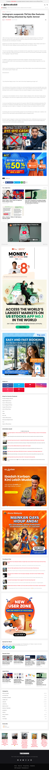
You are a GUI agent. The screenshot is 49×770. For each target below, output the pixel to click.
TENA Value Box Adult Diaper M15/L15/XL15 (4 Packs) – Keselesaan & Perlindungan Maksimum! (24, 451)
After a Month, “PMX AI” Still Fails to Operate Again (11, 217)
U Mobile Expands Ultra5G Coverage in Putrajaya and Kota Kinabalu (40, 663)
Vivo (3, 421)
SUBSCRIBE (13, 1)
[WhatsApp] (22, 182)
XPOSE (24, 716)
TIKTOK (24, 712)
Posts (5, 726)
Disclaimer (32, 765)
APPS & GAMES (24, 693)
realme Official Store (6, 417)
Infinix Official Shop (6, 409)
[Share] (46, 20)
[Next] (47, 7)
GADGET (24, 701)
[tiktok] (28, 760)
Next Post (45, 244)
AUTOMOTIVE (24, 695)
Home (3, 11)
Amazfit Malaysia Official (7, 398)
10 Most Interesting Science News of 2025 (16, 7)
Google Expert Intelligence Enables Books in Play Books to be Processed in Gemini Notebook (30, 681)
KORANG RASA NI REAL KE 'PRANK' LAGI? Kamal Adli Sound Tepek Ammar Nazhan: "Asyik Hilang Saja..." (26, 585)
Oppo (3, 413)
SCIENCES (24, 710)
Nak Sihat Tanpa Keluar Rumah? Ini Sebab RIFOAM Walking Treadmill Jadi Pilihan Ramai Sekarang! (25, 440)
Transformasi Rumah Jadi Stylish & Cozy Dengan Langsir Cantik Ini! (5, 742)
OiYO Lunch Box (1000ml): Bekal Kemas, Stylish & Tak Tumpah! (19, 445)
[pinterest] (31, 760)
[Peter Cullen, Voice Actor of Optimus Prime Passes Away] (7, 675)
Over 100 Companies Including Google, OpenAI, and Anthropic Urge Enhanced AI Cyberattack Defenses (35, 202)
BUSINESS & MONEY (24, 697)
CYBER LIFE (8, 11)
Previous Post (5, 244)
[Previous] (45, 7)
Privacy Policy (26, 765)
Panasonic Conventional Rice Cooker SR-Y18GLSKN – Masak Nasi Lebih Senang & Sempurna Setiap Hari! (24, 743)
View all (45, 187)
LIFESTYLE (24, 704)
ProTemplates (32, 767)
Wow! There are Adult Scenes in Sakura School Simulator (7, 662)
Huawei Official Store (6, 407)
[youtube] (23, 760)
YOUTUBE (24, 718)
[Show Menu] (1, 5)
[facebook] (18, 760)
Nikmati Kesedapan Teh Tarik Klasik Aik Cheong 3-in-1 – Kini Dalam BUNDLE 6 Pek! (34, 743)
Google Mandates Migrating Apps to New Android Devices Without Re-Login (19, 681)
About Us (20, 765)
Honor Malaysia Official (7, 404)
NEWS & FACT (24, 706)
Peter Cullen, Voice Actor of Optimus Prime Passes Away (12, 201)
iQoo (3, 411)
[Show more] (27, 182)
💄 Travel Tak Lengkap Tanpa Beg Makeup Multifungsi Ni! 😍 (14, 742)
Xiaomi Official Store (6, 424)
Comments (6, 727)
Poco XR (4, 415)
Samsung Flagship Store (7, 419)
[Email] (24, 182)
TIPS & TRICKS (24, 714)
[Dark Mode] (45, 5)
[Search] (47, 5)
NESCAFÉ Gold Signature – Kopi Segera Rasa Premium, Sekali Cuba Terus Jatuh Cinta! (44, 743)
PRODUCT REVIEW (24, 708)
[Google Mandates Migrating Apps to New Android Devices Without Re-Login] (19, 675)
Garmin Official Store (6, 402)
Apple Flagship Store (6, 400)
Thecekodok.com (25, 767)
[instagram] (26, 760)
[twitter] (21, 760)
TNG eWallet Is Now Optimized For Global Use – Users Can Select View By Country (30, 663)
